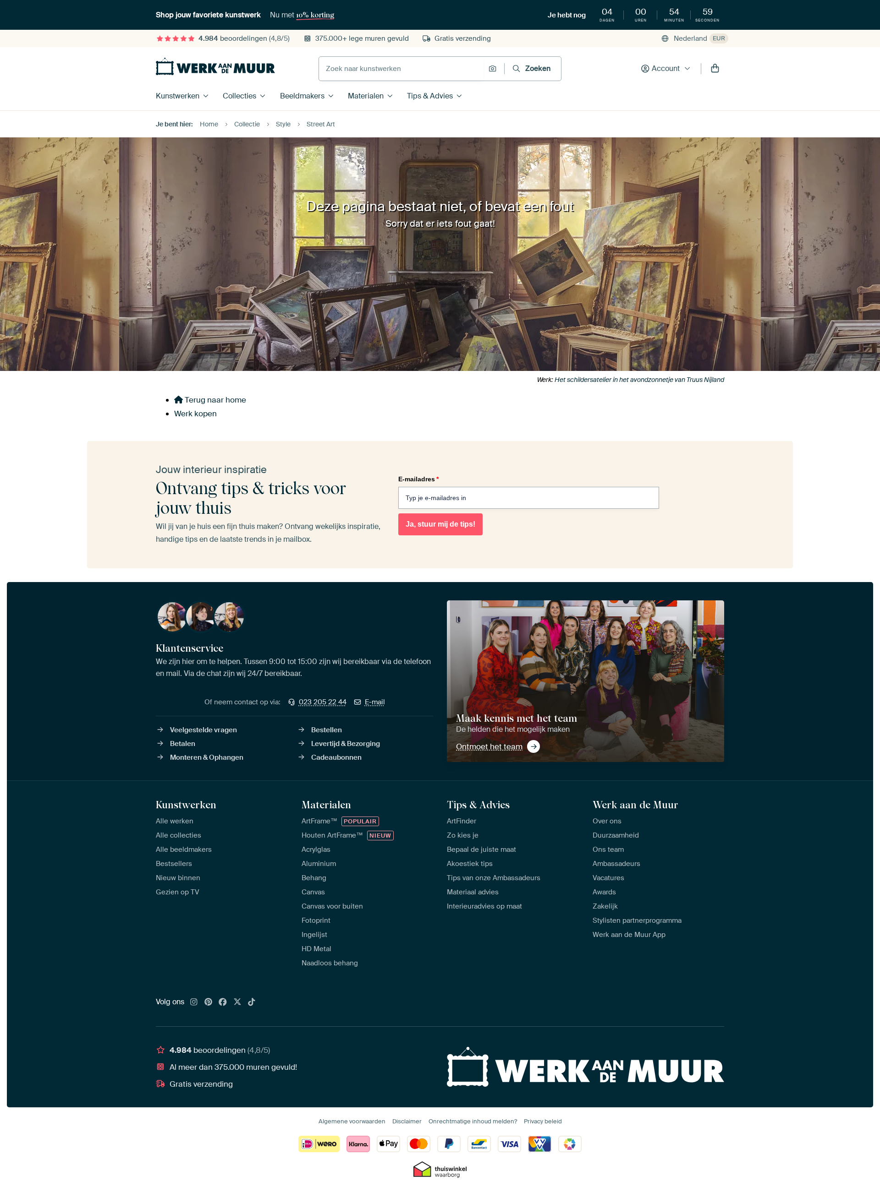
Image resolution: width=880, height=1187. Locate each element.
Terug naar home (214, 400)
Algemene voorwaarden (352, 1121)
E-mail (375, 702)
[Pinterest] (209, 1002)
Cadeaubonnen (336, 757)
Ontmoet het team (489, 746)
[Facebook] (223, 1002)
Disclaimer (407, 1121)
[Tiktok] (252, 1002)
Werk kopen (195, 413)
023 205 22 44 (322, 702)
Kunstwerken (177, 96)
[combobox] (401, 69)
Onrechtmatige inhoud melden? (473, 1121)
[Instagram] (194, 1002)
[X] (237, 1002)
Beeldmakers (302, 96)
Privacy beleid (543, 1121)
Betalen (182, 743)
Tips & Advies (430, 96)
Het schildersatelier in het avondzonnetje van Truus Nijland (639, 380)
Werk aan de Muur (635, 804)
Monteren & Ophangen (206, 757)
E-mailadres (418, 479)
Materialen (366, 96)
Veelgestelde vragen (203, 730)
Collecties (239, 96)
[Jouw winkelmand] (715, 69)
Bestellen (326, 730)
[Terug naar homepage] (215, 66)
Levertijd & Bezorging (345, 743)
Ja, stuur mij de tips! (440, 524)
